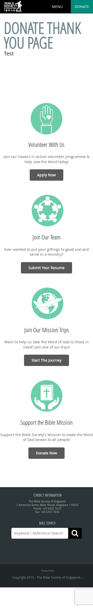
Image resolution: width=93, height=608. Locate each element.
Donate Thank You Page (42, 35)
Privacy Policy (47, 570)
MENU (57, 6)
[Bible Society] (13, 6)
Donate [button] (82, 6)
